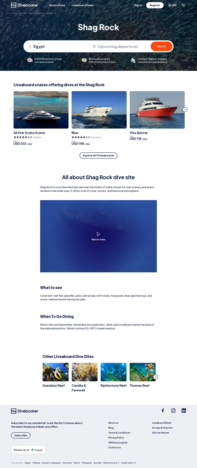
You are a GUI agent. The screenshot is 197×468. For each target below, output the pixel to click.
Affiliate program (118, 442)
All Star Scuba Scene (29, 133)
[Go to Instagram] (173, 411)
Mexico (77, 463)
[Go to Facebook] (163, 411)
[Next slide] (185, 109)
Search (161, 46)
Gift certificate (160, 432)
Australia (98, 463)
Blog (111, 427)
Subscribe (20, 435)
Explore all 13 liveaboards (98, 155)
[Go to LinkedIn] (184, 411)
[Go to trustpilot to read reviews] (47, 449)
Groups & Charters (162, 427)
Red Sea (22, 13)
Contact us (114, 447)
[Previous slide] (12, 109)
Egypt (28, 463)
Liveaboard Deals (82, 5)
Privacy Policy (116, 437)
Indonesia (67, 463)
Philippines (87, 463)
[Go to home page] (24, 5)
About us (113, 422)
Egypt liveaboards (36, 13)
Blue (75, 133)
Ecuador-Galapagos (51, 463)
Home (14, 13)
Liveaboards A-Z (128, 463)
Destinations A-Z (111, 463)
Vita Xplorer (139, 133)
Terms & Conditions (119, 432)
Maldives (36, 463)
